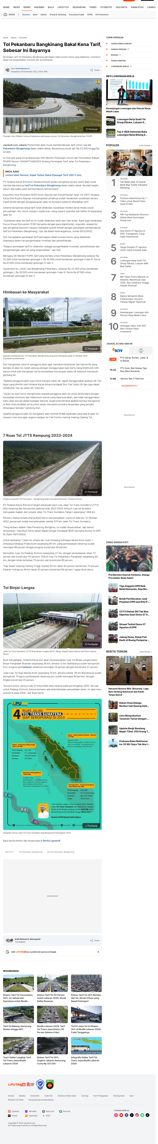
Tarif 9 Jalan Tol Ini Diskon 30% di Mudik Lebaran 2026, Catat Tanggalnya (86, 1029)
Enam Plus (137, 7)
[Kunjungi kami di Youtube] (121, 1115)
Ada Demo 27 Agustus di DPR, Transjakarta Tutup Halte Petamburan (132, 233)
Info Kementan (102, 14)
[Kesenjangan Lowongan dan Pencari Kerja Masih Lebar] (129, 92)
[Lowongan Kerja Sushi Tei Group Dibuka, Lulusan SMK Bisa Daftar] (110, 120)
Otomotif (106, 7)
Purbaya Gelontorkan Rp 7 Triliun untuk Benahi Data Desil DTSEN (133, 201)
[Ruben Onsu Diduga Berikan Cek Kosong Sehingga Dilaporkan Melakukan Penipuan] (113, 704)
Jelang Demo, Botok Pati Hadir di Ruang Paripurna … (134, 639)
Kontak (11, 1096)
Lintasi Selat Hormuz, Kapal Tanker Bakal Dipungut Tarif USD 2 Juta (43, 175)
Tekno (93, 7)
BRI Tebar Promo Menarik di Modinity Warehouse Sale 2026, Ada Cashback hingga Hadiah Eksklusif (134, 281)
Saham (44, 14)
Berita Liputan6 (51, 840)
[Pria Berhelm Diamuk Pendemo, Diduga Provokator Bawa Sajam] (129, 558)
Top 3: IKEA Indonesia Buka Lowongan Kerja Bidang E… (132, 133)
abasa (27, 667)
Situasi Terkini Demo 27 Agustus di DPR (132, 626)
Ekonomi (26, 14)
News (16, 7)
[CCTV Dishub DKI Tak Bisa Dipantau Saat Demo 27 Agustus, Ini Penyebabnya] (113, 613)
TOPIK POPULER (114, 37)
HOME (6, 7)
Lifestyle (63, 7)
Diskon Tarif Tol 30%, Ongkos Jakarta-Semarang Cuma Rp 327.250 (51, 1060)
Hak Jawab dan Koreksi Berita (41, 1100)
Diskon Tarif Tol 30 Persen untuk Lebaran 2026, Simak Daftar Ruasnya (51, 998)
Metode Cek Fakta (15, 1100)
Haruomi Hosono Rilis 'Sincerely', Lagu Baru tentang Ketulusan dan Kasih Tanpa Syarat (128, 691)
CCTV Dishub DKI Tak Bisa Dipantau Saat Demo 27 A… (134, 613)
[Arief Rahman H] (8, 70)
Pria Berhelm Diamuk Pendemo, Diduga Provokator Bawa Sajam (129, 576)
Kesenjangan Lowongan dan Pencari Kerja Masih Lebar (128, 110)
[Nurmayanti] (11, 940)
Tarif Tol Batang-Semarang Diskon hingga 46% (17, 1028)
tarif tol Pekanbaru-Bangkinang (42, 185)
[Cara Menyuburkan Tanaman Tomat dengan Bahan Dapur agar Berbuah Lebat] (113, 717)
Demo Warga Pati (117, 542)
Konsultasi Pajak (76, 14)
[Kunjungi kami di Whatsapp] (142, 1115)
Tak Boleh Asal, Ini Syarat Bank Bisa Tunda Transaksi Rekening (133, 185)
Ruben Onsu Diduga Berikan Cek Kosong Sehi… (134, 704)
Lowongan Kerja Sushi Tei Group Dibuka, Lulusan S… (131, 121)
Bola (51, 7)
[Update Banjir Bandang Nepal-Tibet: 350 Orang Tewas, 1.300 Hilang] (113, 730)
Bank (35, 14)
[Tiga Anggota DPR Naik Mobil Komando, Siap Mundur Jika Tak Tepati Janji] (113, 587)
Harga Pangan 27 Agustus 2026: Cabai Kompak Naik (133, 248)
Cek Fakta (121, 7)
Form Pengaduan (100, 1096)
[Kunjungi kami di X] (132, 1115)
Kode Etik (48, 1096)
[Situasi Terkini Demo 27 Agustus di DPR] (113, 626)
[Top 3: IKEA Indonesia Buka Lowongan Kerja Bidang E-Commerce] (110, 133)
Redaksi (22, 1096)
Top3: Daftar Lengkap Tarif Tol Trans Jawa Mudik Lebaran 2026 (17, 1060)
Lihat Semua (144, 145)
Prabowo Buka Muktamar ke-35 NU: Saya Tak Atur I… (134, 743)
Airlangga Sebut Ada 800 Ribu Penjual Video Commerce (133, 328)
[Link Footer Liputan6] (21, 1084)
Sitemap (84, 1096)
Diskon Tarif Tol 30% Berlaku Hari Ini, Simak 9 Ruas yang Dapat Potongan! (86, 998)
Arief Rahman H (22, 68)
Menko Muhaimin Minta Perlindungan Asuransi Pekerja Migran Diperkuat (133, 299)
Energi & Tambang (58, 14)
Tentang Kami (119, 1096)
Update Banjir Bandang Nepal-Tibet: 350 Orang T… (134, 730)
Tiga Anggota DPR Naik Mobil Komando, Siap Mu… (134, 588)
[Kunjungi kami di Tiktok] (147, 1115)
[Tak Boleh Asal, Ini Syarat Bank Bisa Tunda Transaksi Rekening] (129, 162)
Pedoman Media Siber (66, 1096)
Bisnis (26, 7)
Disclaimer (35, 1096)
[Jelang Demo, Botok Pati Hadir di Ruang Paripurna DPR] (113, 638)
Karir (132, 1096)
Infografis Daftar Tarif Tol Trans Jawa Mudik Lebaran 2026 (85, 1060)
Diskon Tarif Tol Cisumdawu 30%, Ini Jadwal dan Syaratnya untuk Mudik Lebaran (18, 998)
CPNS (89, 14)
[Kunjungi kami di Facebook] (126, 1115)
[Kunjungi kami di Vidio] (116, 1115)
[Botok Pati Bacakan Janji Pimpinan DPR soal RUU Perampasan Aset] (113, 600)
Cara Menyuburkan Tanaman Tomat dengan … (134, 717)
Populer (112, 145)
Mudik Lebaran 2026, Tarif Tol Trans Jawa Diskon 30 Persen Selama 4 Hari (51, 1029)
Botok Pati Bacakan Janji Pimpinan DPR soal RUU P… (134, 600)
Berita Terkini (116, 651)
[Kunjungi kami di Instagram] (137, 1115)
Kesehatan (79, 7)
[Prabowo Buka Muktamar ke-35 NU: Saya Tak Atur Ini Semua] (113, 742)
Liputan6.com (29, 1123)
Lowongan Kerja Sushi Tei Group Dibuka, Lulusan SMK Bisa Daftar (134, 263)
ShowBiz (39, 7)
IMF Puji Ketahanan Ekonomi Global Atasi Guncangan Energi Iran (134, 217)
